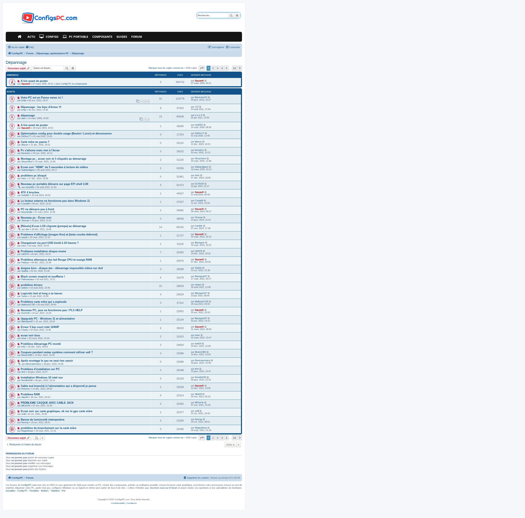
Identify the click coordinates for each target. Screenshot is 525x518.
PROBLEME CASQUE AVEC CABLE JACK (47, 402)
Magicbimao (27, 431)
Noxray (25, 422)
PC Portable (78, 37)
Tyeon (24, 296)
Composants (102, 37)
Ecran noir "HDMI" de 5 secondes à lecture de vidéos (54, 167)
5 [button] (226, 68)
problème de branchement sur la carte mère (48, 428)
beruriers (25, 153)
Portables (34, 490)
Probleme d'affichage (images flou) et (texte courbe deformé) (59, 234)
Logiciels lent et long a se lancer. (42, 293)
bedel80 (25, 195)
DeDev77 (26, 136)
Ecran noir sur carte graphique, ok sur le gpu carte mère (56, 411)
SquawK (25, 84)
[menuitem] (30, 47)
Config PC (22, 490)
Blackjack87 (201, 276)
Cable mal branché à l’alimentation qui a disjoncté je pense (58, 385)
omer (23, 338)
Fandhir (198, 226)
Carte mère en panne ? (35, 141)
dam (23, 118)
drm (23, 372)
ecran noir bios (30, 335)
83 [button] (234, 68)
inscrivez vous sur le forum (163, 488)
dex (27, 229)
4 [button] (222, 68)
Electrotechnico (33, 364)
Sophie (24, 271)
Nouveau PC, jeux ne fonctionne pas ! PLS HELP (52, 310)
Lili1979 (25, 254)
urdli (23, 414)
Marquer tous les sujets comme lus (166, 68)
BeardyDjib (26, 212)
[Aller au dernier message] (205, 80)
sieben (24, 288)
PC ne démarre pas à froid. (38, 209)
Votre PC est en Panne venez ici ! (42, 97)
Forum (136, 37)
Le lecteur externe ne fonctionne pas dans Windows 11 (55, 200)
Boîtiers (45, 490)
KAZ (23, 346)
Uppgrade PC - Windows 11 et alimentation (48, 318)
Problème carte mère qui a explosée (43, 301)
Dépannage (16, 62)
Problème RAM (30, 394)
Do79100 (199, 183)
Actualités (10, 490)
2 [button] (213, 68)
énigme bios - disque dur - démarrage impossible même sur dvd (62, 268)
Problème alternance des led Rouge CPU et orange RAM (56, 259)
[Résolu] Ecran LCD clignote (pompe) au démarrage (53, 226)
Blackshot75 (201, 97)
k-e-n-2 (198, 115)
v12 (197, 106)
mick (23, 178)
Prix (64, 490)
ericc (23, 245)
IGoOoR (25, 313)
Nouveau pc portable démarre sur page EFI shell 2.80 (54, 184)
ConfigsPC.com (29, 485)
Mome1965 (26, 355)
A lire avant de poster (34, 81)
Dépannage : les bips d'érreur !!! (41, 107)
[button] (202, 68)
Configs (52, 37)
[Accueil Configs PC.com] (20, 37)
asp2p (24, 237)
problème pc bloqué (33, 175)
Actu (31, 37)
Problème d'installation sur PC (40, 369)
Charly (24, 330)
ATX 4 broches (30, 192)
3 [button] (217, 68)
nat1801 (199, 125)
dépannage (28, 115)
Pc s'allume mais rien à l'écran (40, 150)
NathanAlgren (28, 170)
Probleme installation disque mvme (43, 251)
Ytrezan (25, 220)
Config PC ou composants (74, 84)
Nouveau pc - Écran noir (36, 217)
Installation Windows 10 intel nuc (42, 377)
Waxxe (24, 144)
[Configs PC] (43, 19)
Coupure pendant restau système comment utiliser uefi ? (57, 352)
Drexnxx (25, 388)
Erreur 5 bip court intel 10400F (40, 327)
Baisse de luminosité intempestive (42, 419)
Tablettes (55, 490)
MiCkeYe (25, 405)
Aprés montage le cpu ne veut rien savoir (47, 360)
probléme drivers (31, 285)
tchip (23, 100)
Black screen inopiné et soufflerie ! (43, 276)
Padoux (25, 262)
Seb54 (198, 343)
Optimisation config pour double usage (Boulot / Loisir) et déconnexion (66, 133)
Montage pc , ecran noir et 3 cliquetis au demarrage (53, 158)
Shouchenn (27, 161)
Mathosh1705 (28, 304)
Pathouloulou (27, 279)
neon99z (30, 187)
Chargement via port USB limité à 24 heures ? (50, 242)
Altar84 (24, 397)
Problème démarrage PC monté (41, 343)
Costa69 (25, 203)
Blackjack (199, 242)
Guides (121, 37)
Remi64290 (27, 380)
